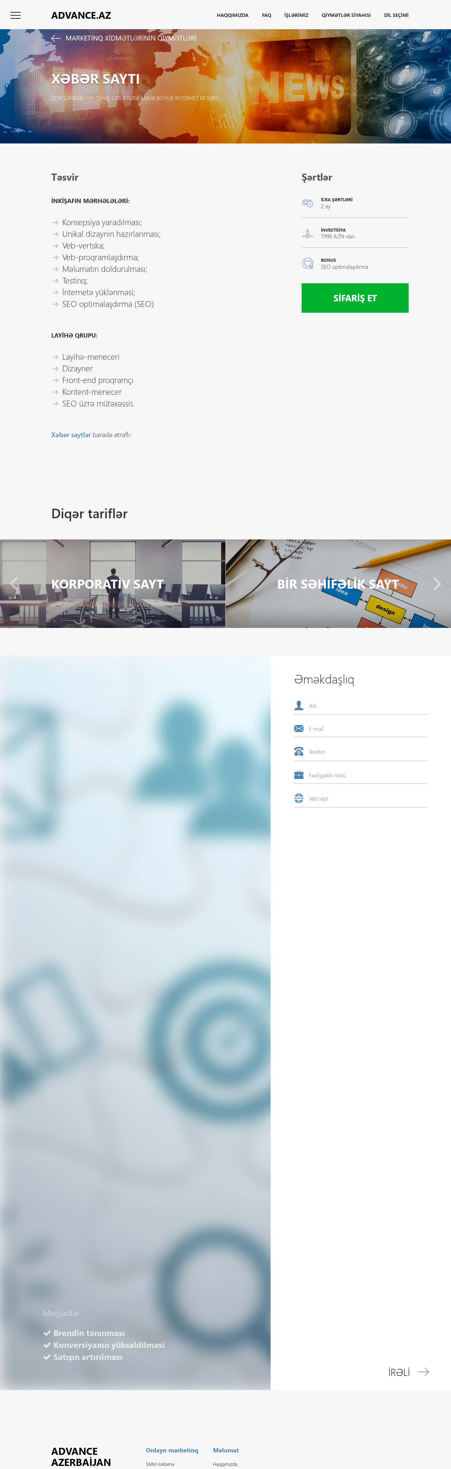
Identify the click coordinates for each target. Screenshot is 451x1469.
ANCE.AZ (81, 15)
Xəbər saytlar (71, 434)
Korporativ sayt (107, 583)
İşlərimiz (296, 15)
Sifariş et (355, 298)
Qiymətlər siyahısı (346, 15)
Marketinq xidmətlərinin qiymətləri (130, 37)
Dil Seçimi (396, 15)
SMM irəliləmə (160, 1464)
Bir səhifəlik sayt (338, 583)
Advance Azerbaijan (81, 1456)
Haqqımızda (233, 15)
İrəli (399, 1372)
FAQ (266, 15)
